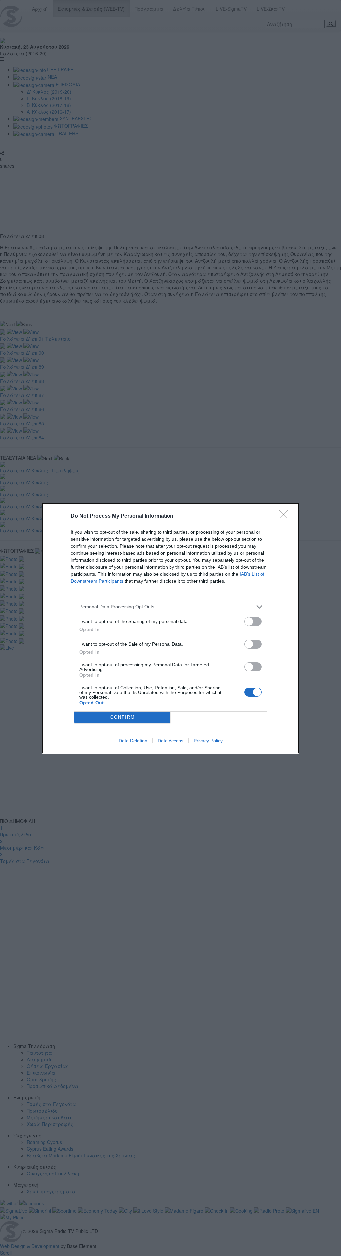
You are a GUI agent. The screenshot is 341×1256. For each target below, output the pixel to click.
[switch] (253, 621)
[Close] (285, 516)
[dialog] (170, 628)
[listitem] (170, 606)
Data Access (170, 740)
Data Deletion (133, 740)
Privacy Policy (208, 740)
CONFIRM (122, 717)
